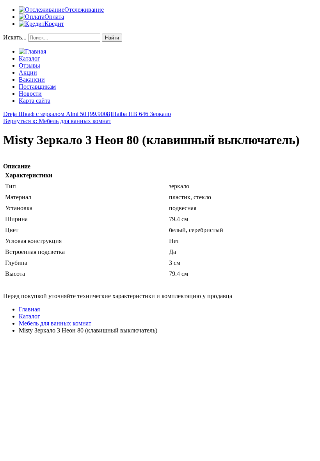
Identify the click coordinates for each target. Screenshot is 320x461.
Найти (112, 38)
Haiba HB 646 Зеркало (141, 114)
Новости (30, 93)
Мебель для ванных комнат (55, 323)
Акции (28, 72)
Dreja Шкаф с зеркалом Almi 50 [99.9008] (57, 114)
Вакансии (32, 79)
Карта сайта (34, 100)
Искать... (15, 37)
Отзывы (29, 65)
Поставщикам (37, 86)
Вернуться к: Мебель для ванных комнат (57, 121)
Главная (29, 309)
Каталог (29, 58)
